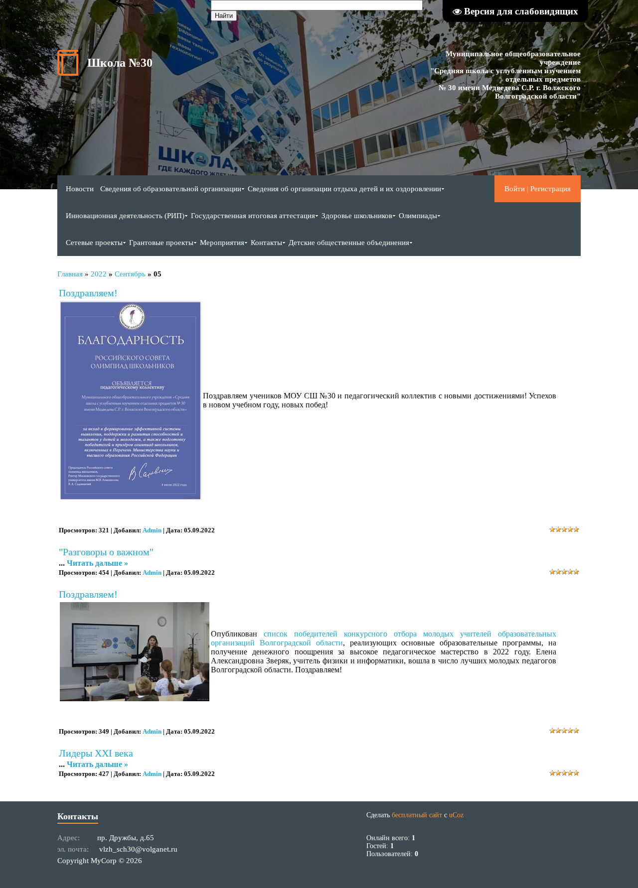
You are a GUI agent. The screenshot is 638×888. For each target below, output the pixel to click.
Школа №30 (120, 62)
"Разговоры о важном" (106, 551)
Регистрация (550, 189)
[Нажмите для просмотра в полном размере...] (130, 497)
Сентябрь (130, 274)
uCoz (456, 815)
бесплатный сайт (417, 815)
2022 (99, 274)
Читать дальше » (97, 563)
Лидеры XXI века (96, 753)
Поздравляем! (88, 292)
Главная (70, 274)
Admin (152, 530)
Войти (514, 189)
